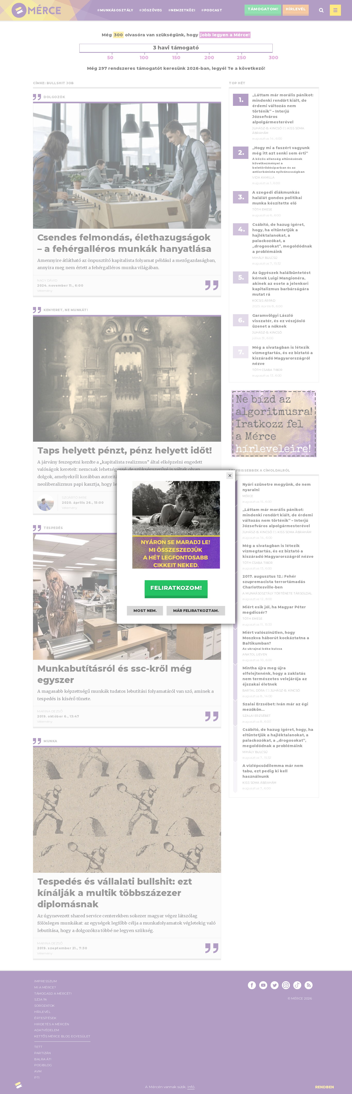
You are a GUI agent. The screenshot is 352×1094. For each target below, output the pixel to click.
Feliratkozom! (176, 587)
